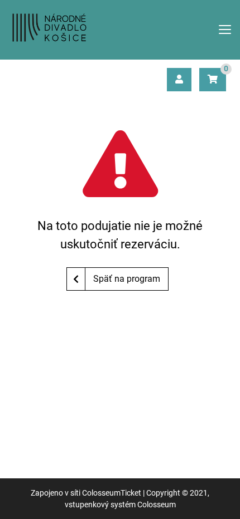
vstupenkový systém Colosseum (120, 504)
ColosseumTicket (111, 492)
